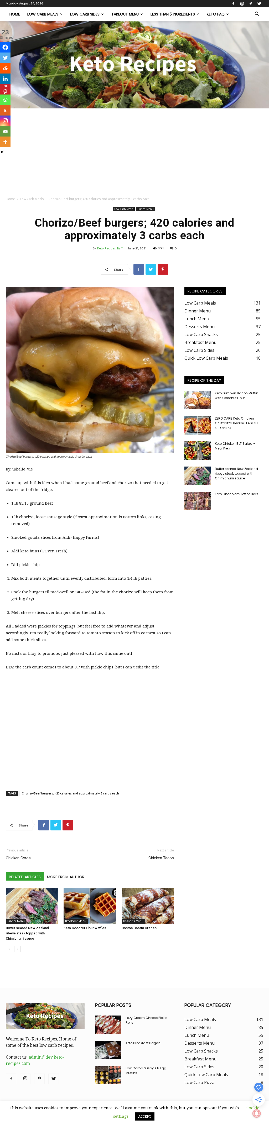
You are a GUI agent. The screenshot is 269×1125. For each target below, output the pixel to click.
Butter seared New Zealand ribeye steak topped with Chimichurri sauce (27, 933)
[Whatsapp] (5, 100)
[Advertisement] (134, 148)
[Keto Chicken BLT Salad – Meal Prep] (197, 450)
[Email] (5, 131)
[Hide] (2, 152)
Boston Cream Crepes (139, 928)
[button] (257, 14)
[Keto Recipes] (134, 64)
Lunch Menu (146, 209)
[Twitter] (259, 3)
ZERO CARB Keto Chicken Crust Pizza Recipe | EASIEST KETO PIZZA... (236, 423)
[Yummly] (5, 110)
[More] (5, 142)
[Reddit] (5, 68)
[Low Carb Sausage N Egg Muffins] (108, 1075)
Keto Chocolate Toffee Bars (236, 494)
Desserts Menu (133, 921)
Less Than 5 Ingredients (173, 14)
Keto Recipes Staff (109, 248)
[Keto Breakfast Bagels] (108, 1050)
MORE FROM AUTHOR (65, 877)
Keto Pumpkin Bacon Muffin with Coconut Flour (236, 395)
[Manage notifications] (256, 1113)
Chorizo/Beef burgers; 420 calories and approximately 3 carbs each (70, 793)
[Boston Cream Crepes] (148, 906)
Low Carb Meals (42, 14)
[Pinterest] (251, 3)
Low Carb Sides (85, 14)
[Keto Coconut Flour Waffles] (90, 906)
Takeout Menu (125, 14)
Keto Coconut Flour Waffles (85, 928)
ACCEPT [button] (144, 1116)
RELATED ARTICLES (25, 877)
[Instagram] (242, 3)
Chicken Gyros (18, 858)
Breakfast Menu (75, 921)
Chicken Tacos (161, 858)
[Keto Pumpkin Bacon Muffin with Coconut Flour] (197, 400)
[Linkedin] (5, 79)
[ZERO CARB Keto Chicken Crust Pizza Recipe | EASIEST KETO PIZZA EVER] (197, 425)
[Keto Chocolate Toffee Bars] (197, 501)
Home (14, 14)
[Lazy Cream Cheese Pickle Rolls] (108, 1025)
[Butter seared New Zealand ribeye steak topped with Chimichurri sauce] (32, 906)
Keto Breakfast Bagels (143, 1043)
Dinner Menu (16, 921)
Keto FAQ (216, 14)
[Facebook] (233, 3)
